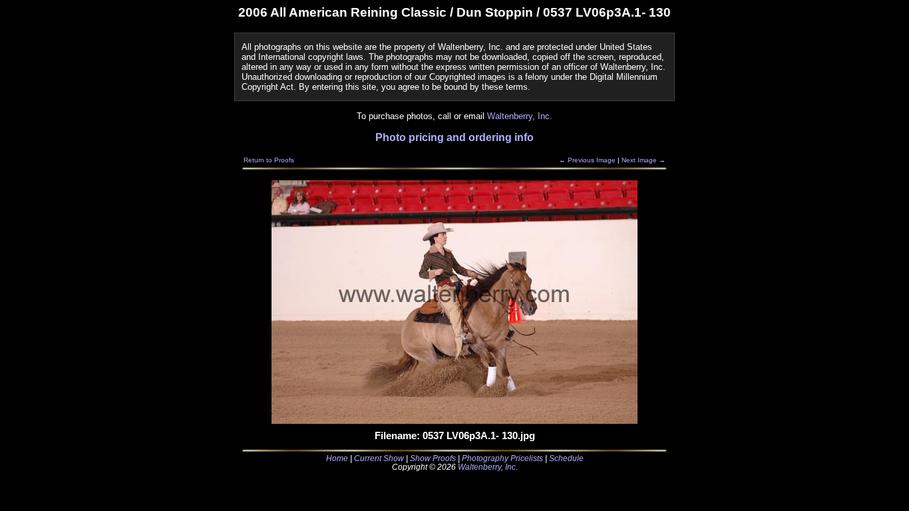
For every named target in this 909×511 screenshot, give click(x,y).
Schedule (566, 458)
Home (337, 458)
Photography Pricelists (502, 458)
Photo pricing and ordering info (454, 137)
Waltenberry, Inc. (519, 116)
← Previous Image (587, 160)
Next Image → (643, 160)
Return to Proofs (269, 160)
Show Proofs (433, 458)
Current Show (379, 458)
